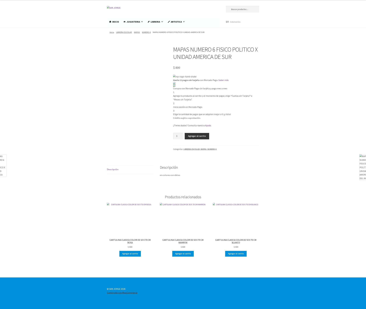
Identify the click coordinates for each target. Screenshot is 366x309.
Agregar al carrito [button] (130, 253)
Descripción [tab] (112, 169)
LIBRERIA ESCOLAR (124, 32)
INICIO (115, 21)
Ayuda (208, 125)
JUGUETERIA (133, 21)
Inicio (112, 32)
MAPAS (137, 32)
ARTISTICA (176, 21)
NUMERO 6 (146, 32)
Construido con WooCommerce (122, 292)
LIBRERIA (155, 21)
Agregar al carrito (197, 136)
